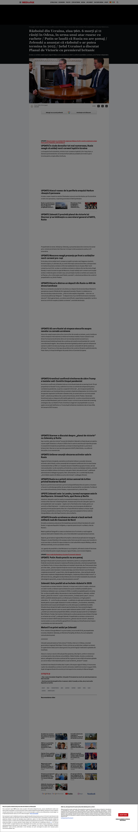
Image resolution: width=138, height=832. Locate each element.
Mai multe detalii (34, 813)
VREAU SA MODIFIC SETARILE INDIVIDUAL (123, 819)
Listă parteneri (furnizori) (67, 818)
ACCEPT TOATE (123, 814)
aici (51, 822)
